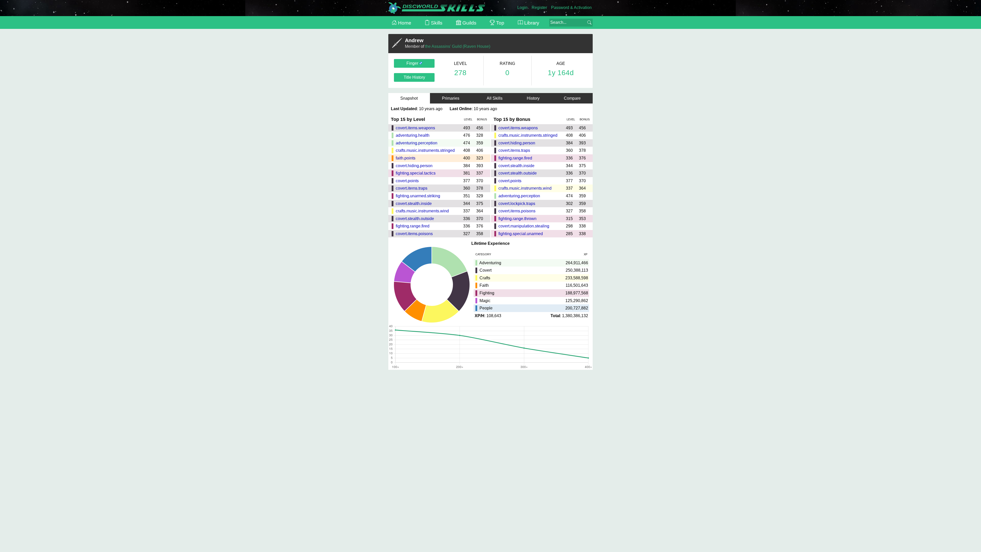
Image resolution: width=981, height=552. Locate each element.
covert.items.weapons (415, 128)
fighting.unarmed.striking (418, 196)
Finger (412, 63)
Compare (572, 98)
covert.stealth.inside (414, 203)
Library (531, 23)
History (533, 98)
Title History (414, 77)
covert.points (407, 181)
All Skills (495, 98)
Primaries (452, 98)
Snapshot (409, 98)
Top (499, 23)
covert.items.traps (411, 188)
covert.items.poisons (414, 234)
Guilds (468, 23)
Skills (436, 23)
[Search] (589, 22)
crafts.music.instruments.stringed (425, 150)
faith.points (405, 158)
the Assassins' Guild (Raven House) (457, 46)
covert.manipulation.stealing (523, 226)
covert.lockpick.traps (516, 203)
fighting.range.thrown (517, 218)
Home (404, 23)
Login (522, 7)
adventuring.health (412, 135)
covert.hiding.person (414, 166)
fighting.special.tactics (416, 173)
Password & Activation (571, 7)
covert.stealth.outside (415, 218)
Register (539, 7)
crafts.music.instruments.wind (422, 211)
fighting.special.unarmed (520, 234)
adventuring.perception (416, 143)
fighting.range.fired (412, 226)
